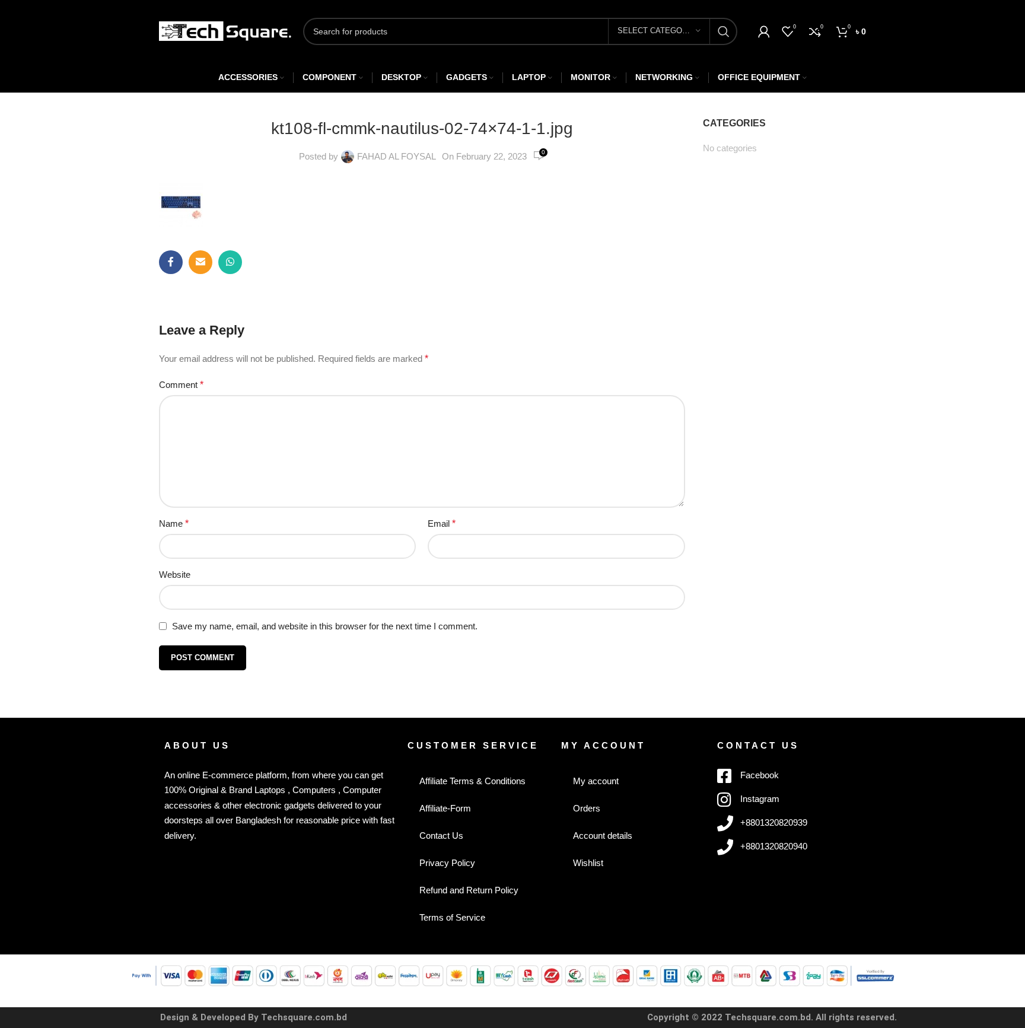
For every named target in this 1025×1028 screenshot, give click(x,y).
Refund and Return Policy (468, 890)
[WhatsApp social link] (230, 262)
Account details (602, 835)
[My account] (764, 31)
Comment (181, 385)
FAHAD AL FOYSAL (396, 156)
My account (596, 781)
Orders (586, 808)
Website (174, 574)
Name (174, 523)
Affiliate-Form (445, 808)
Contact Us (441, 835)
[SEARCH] (723, 31)
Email (442, 523)
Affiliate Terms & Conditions (472, 781)
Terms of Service (452, 917)
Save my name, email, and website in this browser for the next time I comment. (325, 626)
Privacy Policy (447, 863)
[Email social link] (200, 262)
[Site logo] (225, 30)
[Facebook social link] (171, 262)
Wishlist (588, 863)
